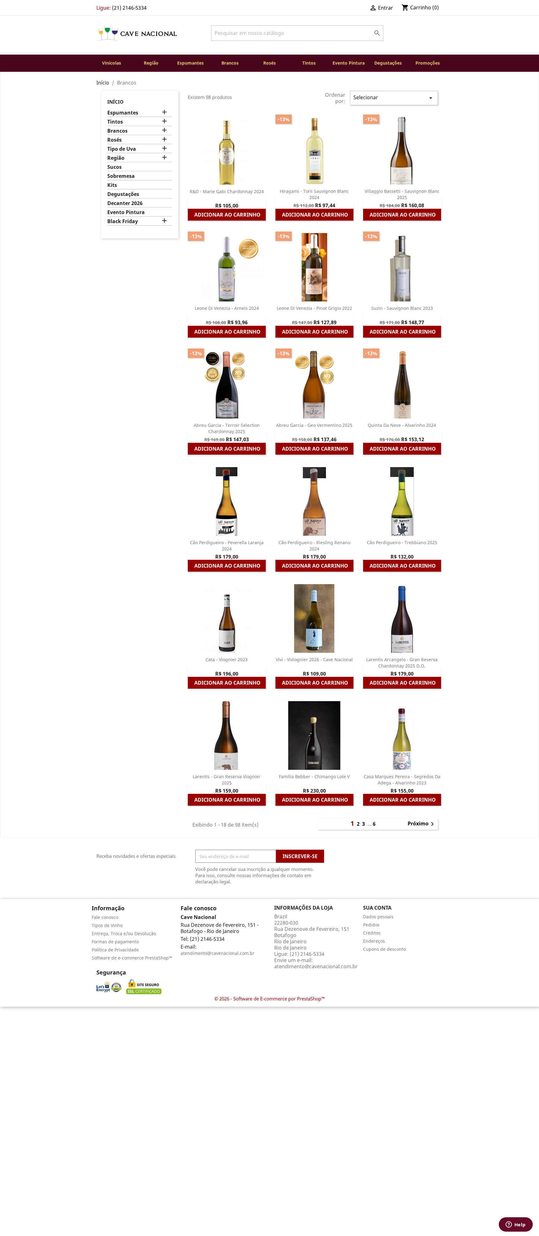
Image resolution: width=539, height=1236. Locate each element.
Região (151, 63)
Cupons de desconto (384, 949)
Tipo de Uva (121, 149)
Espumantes (190, 63)
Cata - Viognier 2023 (227, 659)
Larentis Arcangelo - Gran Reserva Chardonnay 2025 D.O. (402, 663)
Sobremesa (121, 176)
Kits (112, 185)
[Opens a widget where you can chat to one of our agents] (515, 1225)
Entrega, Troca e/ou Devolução (124, 933)
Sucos (114, 167)
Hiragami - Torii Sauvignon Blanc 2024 (314, 194)
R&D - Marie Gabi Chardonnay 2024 (227, 191)
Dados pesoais (378, 917)
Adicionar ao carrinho (227, 214)
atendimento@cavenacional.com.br (218, 953)
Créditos (372, 933)
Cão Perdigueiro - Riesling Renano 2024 (314, 546)
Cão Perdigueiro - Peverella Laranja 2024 (227, 546)
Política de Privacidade (115, 950)
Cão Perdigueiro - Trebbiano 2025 (402, 542)
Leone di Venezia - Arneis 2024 (227, 308)
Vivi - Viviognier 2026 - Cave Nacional (314, 659)
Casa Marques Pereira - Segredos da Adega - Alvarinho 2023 (402, 780)
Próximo (422, 824)
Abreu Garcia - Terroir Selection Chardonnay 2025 (227, 428)
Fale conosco (105, 917)
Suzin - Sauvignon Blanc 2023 (402, 308)
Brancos (230, 63)
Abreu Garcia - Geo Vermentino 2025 (314, 425)
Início (115, 102)
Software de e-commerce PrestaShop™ (132, 958)
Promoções (427, 63)
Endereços (374, 941)
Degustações (388, 63)
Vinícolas (111, 63)
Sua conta (377, 907)
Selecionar (394, 98)
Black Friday (122, 221)
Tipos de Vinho (107, 925)
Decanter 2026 (125, 203)
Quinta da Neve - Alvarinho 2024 (402, 425)
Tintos (309, 63)
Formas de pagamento (115, 942)
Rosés (269, 63)
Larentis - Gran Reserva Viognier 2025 (226, 780)
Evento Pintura (349, 63)
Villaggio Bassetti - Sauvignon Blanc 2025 (402, 194)
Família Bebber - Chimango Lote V (314, 776)
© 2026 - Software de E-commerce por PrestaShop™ (269, 998)
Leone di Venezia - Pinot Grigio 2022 (314, 308)
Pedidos (371, 925)
